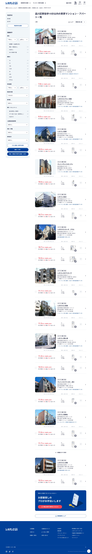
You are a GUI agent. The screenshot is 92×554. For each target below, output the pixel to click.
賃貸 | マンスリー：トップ (11, 7)
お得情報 (32, 528)
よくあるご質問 (45, 532)
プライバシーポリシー (62, 533)
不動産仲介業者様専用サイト (78, 533)
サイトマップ (74, 537)
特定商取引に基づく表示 (77, 528)
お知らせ (32, 532)
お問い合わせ (44, 535)
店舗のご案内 (33, 535)
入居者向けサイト (45, 528)
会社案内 (59, 528)
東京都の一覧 (35, 7)
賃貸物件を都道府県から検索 (24, 7)
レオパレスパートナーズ (77, 530)
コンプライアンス (61, 535)
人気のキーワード (75, 535)
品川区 (41, 7)
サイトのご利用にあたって (63, 537)
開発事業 (59, 530)
